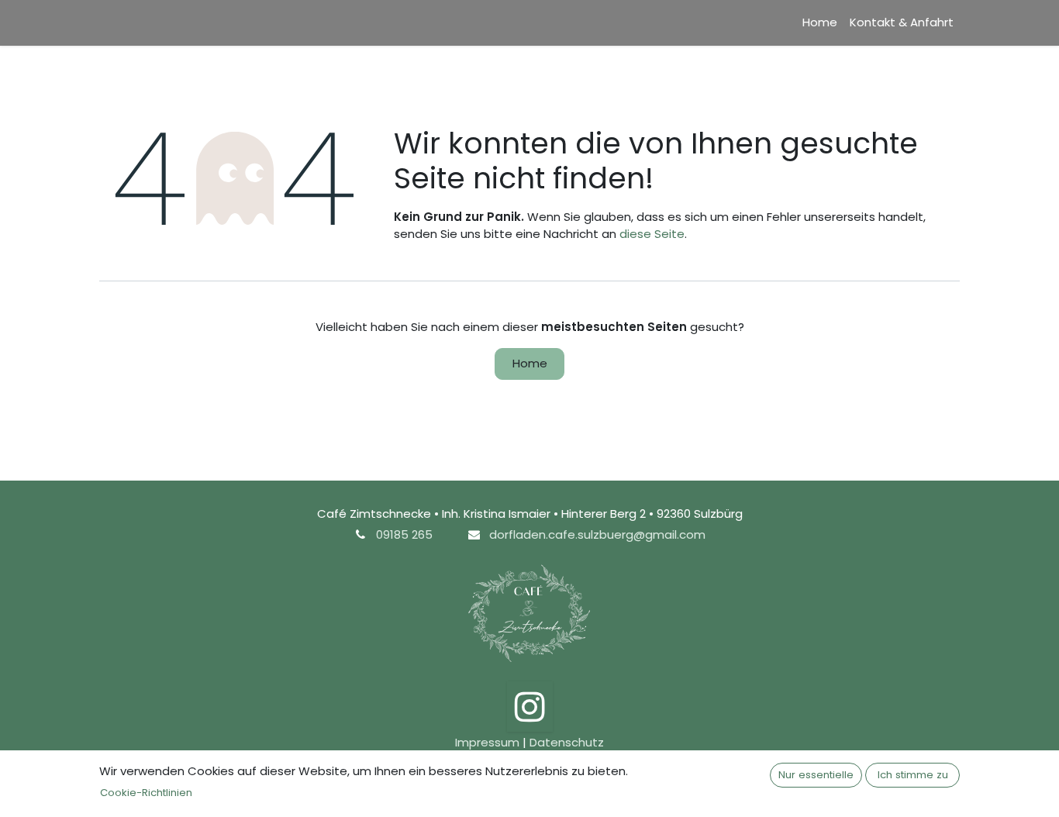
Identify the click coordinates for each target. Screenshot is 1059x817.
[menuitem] (819, 23)
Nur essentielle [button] (816, 774)
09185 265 (404, 534)
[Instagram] (530, 706)
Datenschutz (567, 742)
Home (529, 363)
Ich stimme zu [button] (913, 774)
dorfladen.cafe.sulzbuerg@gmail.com (597, 534)
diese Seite (652, 234)
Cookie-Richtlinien (146, 792)
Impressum (487, 742)
